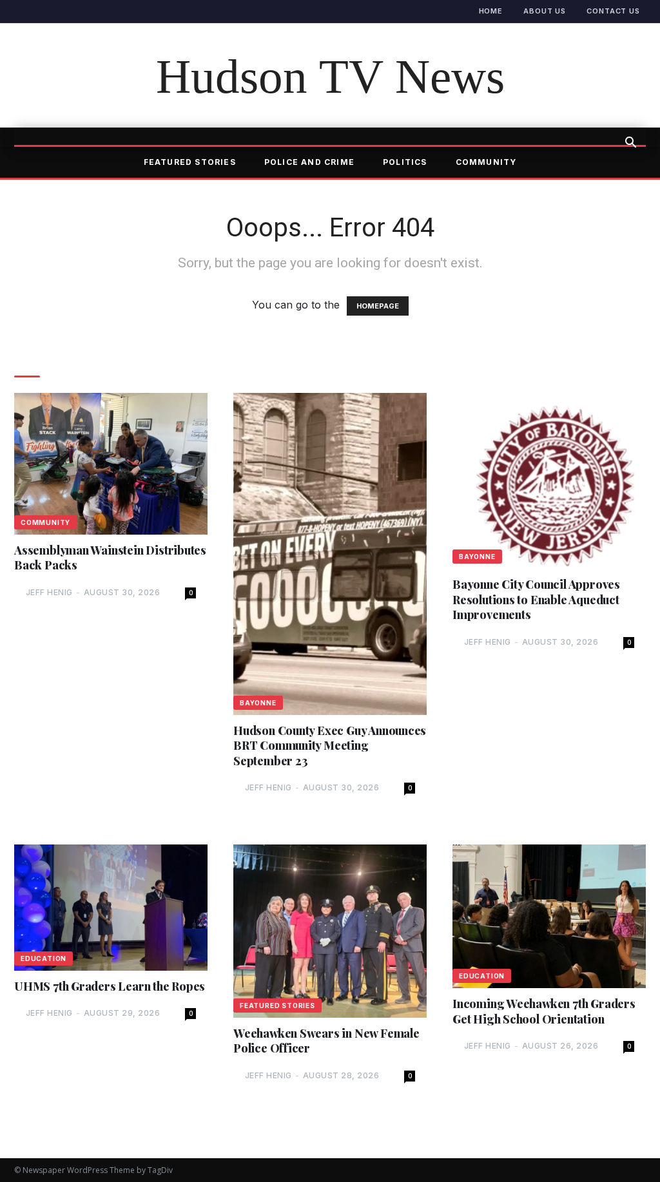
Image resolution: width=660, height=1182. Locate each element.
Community (486, 162)
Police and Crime (309, 162)
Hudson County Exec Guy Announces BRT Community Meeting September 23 (329, 745)
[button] (630, 144)
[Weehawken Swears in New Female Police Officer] (330, 931)
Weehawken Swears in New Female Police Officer (326, 1041)
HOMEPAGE (377, 305)
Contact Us (613, 10)
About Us (544, 10)
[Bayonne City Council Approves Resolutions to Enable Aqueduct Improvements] (549, 481)
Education (43, 958)
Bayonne (258, 703)
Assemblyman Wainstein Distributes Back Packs (110, 558)
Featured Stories (190, 162)
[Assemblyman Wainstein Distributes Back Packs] (111, 464)
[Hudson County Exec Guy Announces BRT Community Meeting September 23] (330, 553)
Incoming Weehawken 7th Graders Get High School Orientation (544, 1011)
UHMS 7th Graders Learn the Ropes (109, 986)
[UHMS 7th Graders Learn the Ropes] (111, 907)
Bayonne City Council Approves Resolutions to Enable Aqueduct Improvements (536, 599)
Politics (405, 162)
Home (491, 10)
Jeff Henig (49, 592)
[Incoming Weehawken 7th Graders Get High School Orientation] (549, 916)
